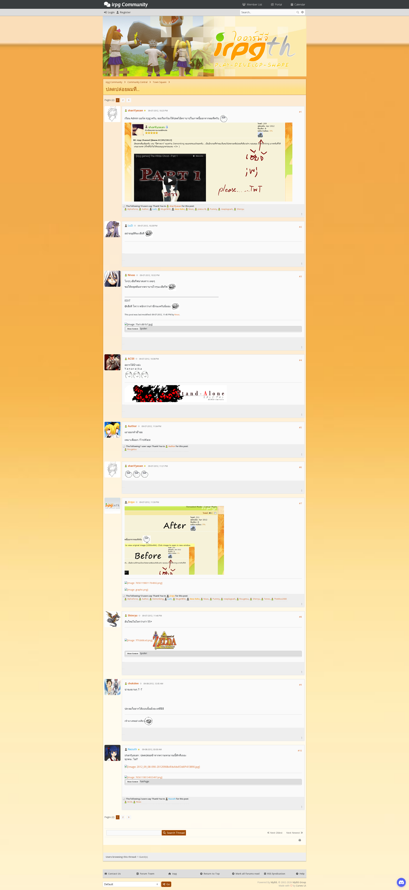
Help (301, 873)
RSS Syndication (275, 873)
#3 (300, 276)
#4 (300, 360)
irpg (174, 873)
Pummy (213, 209)
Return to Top (211, 873)
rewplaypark (226, 209)
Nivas (191, 209)
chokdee (133, 683)
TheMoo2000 (280, 598)
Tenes (267, 598)
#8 (300, 616)
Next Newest (293, 832)
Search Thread (175, 833)
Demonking (157, 598)
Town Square (159, 82)
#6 (300, 467)
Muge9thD (165, 209)
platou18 (201, 209)
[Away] (145, 110)
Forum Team (146, 873)
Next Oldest (276, 832)
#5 (300, 427)
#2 (300, 226)
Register (125, 12)
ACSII (130, 358)
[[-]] (124, 206)
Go (167, 884)
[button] (302, 214)
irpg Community (114, 82)
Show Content (132, 329)
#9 (300, 684)
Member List (254, 4)
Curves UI (301, 885)
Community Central (137, 82)
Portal (278, 4)
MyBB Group (299, 882)
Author (144, 209)
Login (111, 12)
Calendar (299, 4)
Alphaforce (132, 209)
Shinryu (240, 209)
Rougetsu (132, 449)
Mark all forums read (246, 873)
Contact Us (114, 873)
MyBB (274, 882)
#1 (300, 111)
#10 (300, 750)
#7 (300, 503)
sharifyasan (135, 110)
